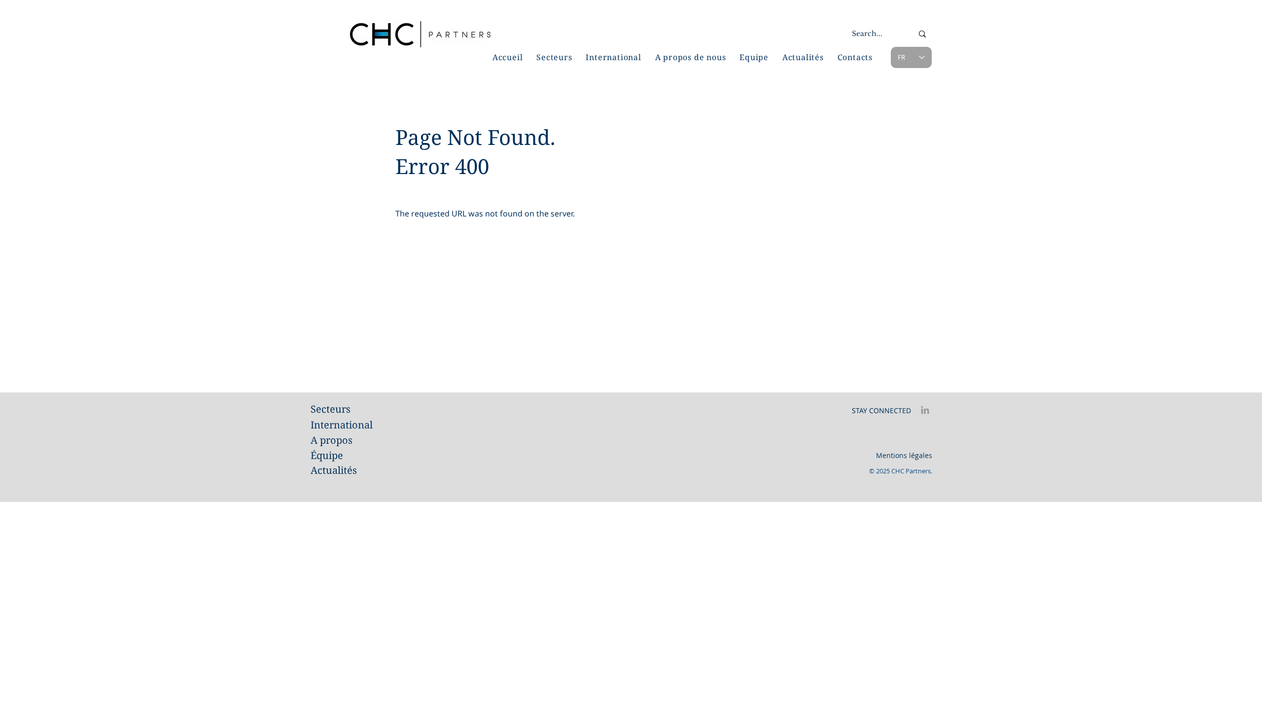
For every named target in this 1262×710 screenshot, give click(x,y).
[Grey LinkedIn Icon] (925, 410)
